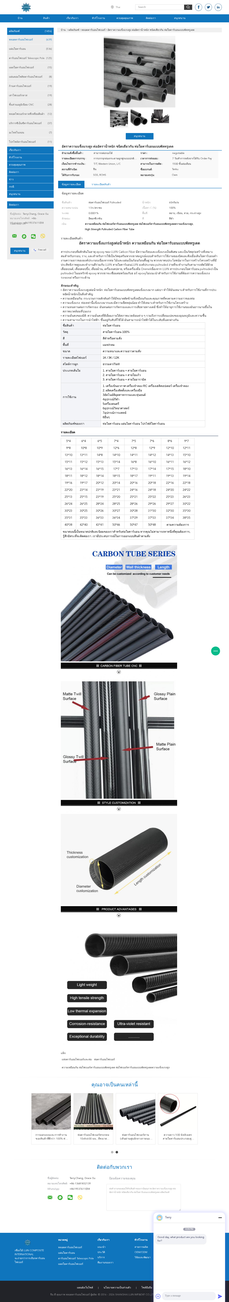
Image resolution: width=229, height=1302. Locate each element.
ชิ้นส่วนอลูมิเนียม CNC (30, 105)
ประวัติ (101, 1252)
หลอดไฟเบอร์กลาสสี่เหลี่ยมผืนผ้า (30, 114)
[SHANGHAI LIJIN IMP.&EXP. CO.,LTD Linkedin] (218, 7)
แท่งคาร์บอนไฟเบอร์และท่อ (77, 1059)
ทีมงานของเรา (105, 1262)
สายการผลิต (141, 1247)
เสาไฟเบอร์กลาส (30, 95)
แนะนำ (102, 1247)
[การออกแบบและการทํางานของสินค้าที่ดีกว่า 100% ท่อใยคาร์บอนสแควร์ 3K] (51, 1113)
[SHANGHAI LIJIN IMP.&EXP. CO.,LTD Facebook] (198, 7)
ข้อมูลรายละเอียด (71, 184)
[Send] (220, 1296)
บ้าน (20, 18)
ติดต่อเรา (151, 18)
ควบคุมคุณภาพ (124, 18)
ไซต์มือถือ (147, 1287)
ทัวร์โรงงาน (98, 18)
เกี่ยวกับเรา (72, 18)
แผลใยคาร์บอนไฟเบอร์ (30, 67)
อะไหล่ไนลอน (30, 132)
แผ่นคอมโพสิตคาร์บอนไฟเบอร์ (30, 77)
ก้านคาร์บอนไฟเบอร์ (30, 86)
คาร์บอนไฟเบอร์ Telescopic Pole (30, 58)
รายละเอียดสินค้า (101, 184)
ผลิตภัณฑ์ (30, 31)
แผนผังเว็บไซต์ (85, 1287)
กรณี (11, 187)
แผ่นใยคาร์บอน (30, 49)
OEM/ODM (141, 1252)
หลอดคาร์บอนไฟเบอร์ (30, 39)
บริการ (101, 1257)
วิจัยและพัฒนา (143, 1257)
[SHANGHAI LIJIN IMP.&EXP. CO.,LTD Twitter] (208, 7)
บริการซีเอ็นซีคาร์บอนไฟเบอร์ (30, 123)
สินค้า (46, 18)
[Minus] (220, 1217)
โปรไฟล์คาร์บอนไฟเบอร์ (30, 142)
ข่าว (11, 179)
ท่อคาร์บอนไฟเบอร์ (104, 1059)
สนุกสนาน (180, 18)
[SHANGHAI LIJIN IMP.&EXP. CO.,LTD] (14, 236)
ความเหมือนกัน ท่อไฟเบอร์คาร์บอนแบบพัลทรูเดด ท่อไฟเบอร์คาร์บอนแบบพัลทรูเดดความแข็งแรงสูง (116, 1067)
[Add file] (158, 1296)
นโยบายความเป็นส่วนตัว (117, 1287)
